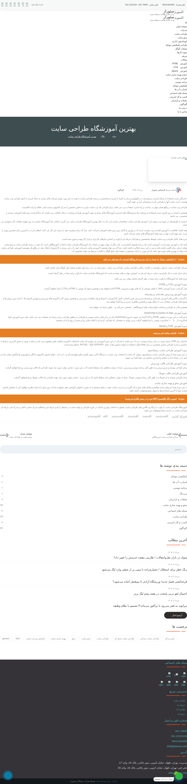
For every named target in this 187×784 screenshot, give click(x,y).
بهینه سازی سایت (58, 638)
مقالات (184, 60)
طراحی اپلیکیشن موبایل (176, 45)
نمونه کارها (182, 52)
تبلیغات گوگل (181, 49)
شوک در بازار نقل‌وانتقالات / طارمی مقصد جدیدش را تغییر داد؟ (150, 557)
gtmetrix (6, 638)
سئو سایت (182, 37)
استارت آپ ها (181, 89)
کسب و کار (169, 638)
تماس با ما (182, 111)
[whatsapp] (179, 776)
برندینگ (183, 493)
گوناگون (183, 104)
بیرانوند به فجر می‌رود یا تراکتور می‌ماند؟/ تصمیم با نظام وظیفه (150, 605)
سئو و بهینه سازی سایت (176, 74)
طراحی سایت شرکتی (149, 638)
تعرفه (184, 56)
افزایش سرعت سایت (35, 638)
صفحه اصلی (181, 26)
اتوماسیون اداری (179, 41)
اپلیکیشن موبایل (180, 86)
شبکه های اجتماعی (178, 93)
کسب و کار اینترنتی (178, 97)
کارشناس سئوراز (158, 190)
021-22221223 (179, 736)
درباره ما (183, 108)
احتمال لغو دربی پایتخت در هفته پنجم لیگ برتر (160, 593)
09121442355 (179, 741)
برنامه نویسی (181, 82)
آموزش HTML (179, 63)
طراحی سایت (181, 34)
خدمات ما (181, 705)
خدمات (184, 30)
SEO (18, 638)
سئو (73, 638)
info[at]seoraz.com (177, 746)
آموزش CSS (180, 67)
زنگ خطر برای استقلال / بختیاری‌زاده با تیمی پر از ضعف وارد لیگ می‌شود (144, 569)
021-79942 (181, 731)
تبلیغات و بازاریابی (179, 100)
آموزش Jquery (179, 71)
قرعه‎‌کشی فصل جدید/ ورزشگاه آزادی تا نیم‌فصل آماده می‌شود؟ (150, 581)
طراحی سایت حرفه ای (124, 638)
